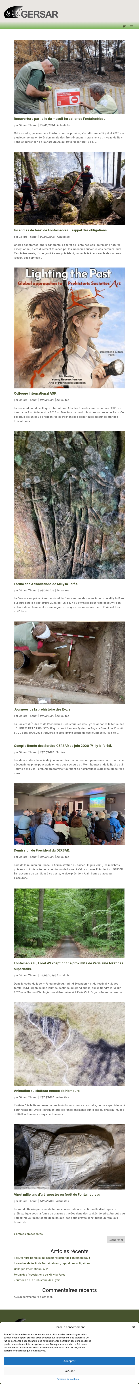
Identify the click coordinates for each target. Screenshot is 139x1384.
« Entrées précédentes (28, 1233)
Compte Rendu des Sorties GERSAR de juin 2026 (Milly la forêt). (63, 746)
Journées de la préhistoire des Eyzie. (42, 709)
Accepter (69, 1361)
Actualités (63, 125)
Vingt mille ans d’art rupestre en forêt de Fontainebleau (57, 1194)
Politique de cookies (68, 1379)
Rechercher (116, 1239)
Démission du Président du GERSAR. (42, 850)
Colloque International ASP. (35, 393)
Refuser (69, 1371)
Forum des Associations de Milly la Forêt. (46, 584)
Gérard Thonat (28, 125)
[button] (133, 1327)
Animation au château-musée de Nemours (47, 1091)
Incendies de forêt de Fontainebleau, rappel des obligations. (61, 230)
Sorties (60, 752)
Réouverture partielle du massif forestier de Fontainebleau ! (60, 119)
